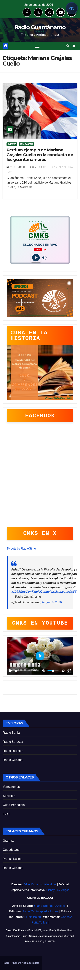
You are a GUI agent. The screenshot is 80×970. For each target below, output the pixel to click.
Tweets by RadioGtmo (21, 548)
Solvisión (9, 795)
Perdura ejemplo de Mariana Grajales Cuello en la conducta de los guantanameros (40, 154)
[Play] (36, 257)
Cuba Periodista (14, 804)
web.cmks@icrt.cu (62, 936)
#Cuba (43, 591)
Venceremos (11, 786)
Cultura (12, 144)
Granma (8, 840)
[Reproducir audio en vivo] (72, 8)
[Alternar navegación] (37, 46)
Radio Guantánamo (40, 27)
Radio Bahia (11, 732)
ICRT (6, 814)
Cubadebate (11, 849)
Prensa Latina (12, 858)
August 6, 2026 (52, 602)
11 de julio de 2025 (23, 167)
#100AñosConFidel (25, 591)
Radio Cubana (13, 759)
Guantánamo (26, 144)
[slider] (23, 671)
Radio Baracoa (13, 741)
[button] (67, 45)
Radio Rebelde (13, 750)
